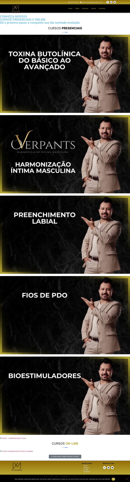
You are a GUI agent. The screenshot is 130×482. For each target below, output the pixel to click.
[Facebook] (111, 2)
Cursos (93, 8)
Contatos (102, 8)
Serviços (85, 8)
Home (70, 8)
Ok (113, 479)
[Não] (127, 479)
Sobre (77, 8)
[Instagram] (107, 2)
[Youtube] (114, 2)
